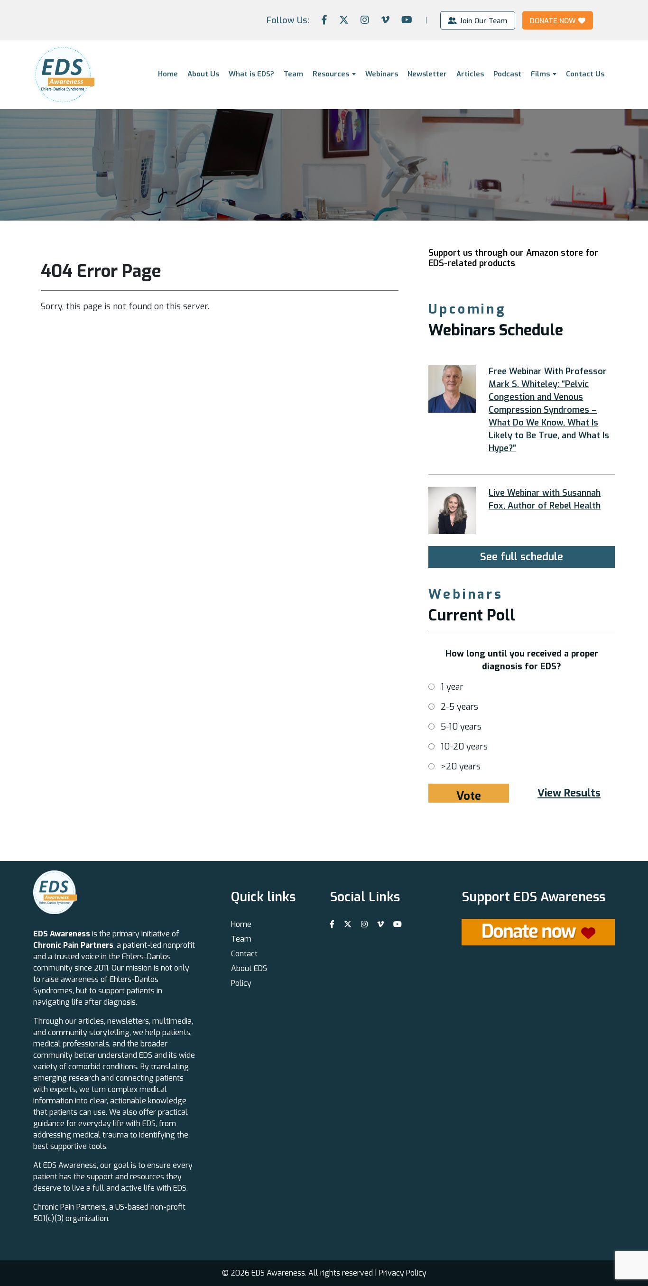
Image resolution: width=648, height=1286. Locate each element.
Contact (244, 954)
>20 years (461, 766)
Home (168, 74)
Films (540, 74)
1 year (452, 687)
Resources (331, 74)
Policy (241, 983)
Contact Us (585, 74)
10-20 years (464, 746)
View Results (569, 793)
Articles (470, 74)
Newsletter (427, 74)
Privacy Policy (402, 1273)
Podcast (507, 74)
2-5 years (459, 706)
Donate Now (553, 20)
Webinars (381, 74)
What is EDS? (251, 74)
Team (293, 74)
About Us (203, 74)
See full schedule (521, 557)
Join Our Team (483, 20)
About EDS (249, 968)
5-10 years (461, 726)
